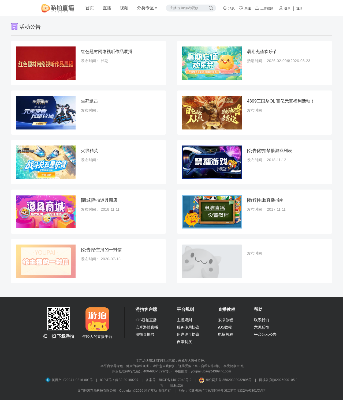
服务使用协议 (188, 327)
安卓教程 (225, 320)
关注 (247, 8)
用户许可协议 (188, 334)
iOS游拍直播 (146, 320)
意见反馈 (261, 327)
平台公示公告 (265, 334)
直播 (107, 8)
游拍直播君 (145, 334)
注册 (299, 8)
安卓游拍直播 (147, 327)
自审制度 (184, 341)
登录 (287, 8)
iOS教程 (225, 327)
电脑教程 (225, 334)
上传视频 (266, 8)
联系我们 (261, 320)
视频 (124, 8)
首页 (89, 8)
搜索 (211, 8)
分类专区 (145, 8)
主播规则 (184, 320)
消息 (231, 8)
